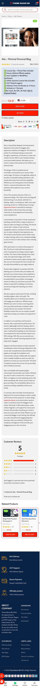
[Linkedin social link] (32, 121)
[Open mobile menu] (3, 3)
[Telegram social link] (37, 121)
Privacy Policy (25, 645)
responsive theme (10, 207)
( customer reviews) (17, 64)
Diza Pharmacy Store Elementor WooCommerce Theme (29, 522)
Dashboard (26, 606)
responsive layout (9, 400)
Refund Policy (25, 649)
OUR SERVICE (6, 641)
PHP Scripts (5, 656)
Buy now (20, 113)
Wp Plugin (5, 653)
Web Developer (7, 645)
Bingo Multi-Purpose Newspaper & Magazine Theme (10, 521)
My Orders (24, 617)
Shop (10, 16)
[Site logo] (20, 3)
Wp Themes (18, 16)
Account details (26, 613)
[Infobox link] (20, 558)
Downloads (25, 621)
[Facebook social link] (23, 121)
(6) (31, 527)
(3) (13, 527)
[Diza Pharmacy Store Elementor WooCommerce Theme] (29, 513)
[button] (10, 534)
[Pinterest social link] (29, 121)
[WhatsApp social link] (34, 121)
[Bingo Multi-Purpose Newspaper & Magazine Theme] (10, 513)
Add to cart (20, 106)
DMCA (23, 653)
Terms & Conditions (27, 656)
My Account (25, 610)
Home (4, 16)
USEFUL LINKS (26, 641)
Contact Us (25, 660)
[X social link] (26, 121)
